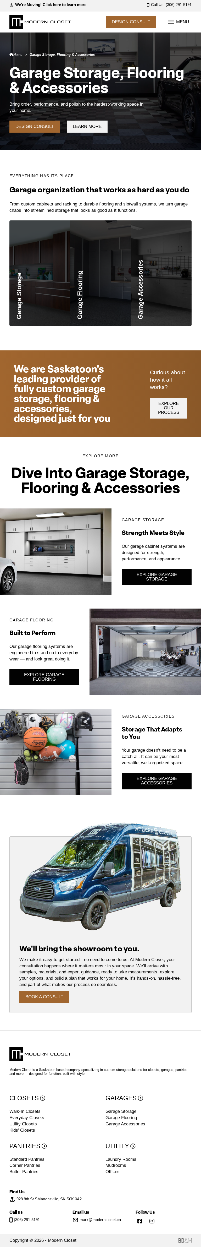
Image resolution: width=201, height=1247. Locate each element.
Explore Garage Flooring (44, 677)
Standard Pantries (26, 1159)
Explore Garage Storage (157, 577)
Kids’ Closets (22, 1130)
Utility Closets (23, 1123)
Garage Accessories (167, 287)
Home (17, 55)
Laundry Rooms (120, 1159)
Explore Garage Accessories (157, 781)
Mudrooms (115, 1165)
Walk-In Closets (25, 1111)
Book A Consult (44, 996)
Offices (112, 1171)
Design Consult (131, 21)
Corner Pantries (24, 1165)
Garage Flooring (100, 287)
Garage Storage (39, 287)
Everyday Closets (26, 1117)
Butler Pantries (23, 1171)
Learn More (87, 126)
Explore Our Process (168, 408)
